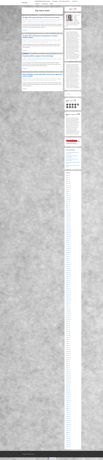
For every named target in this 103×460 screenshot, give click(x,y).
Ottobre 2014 (68, 398)
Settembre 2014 (68, 400)
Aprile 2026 (68, 177)
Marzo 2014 (68, 412)
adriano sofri (34, 79)
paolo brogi (41, 80)
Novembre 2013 (68, 420)
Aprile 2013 (68, 434)
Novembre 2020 (68, 270)
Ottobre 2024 (68, 201)
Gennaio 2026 (68, 183)
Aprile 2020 (68, 284)
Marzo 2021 (68, 262)
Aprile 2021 (68, 260)
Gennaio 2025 (68, 197)
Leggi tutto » (25, 30)
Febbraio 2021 (68, 264)
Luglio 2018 (68, 321)
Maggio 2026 (68, 175)
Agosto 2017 (68, 341)
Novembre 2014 (68, 396)
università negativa (33, 60)
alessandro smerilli (41, 79)
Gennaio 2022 (68, 244)
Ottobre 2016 (68, 355)
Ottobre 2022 (68, 234)
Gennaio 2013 (68, 440)
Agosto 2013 (68, 426)
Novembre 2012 (68, 444)
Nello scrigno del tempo (64, 1)
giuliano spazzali (54, 20)
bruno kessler (39, 59)
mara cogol (44, 59)
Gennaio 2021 (68, 266)
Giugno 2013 (68, 430)
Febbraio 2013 (68, 438)
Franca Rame (48, 20)
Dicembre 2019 (68, 292)
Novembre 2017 (68, 337)
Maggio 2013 (68, 432)
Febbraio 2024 (68, 209)
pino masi (24, 42)
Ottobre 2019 (68, 296)
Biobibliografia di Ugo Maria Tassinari (42, 1)
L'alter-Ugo (24, 2)
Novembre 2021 (68, 248)
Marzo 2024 (68, 207)
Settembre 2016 (68, 357)
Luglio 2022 (68, 240)
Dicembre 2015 (68, 375)
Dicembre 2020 (68, 268)
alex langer (40, 20)
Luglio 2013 (68, 428)
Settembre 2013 (68, 424)
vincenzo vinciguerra (48, 80)
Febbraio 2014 (68, 414)
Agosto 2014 (68, 402)
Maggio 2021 (68, 258)
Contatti (51, 3)
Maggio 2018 (68, 325)
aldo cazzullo (35, 20)
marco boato (49, 59)
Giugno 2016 (68, 363)
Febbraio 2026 (68, 181)
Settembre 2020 (68, 274)
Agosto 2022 (68, 238)
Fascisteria (74, 1)
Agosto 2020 (68, 276)
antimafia (47, 79)
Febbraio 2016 (68, 371)
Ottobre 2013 (68, 422)
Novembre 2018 (68, 315)
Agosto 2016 (68, 359)
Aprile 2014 (68, 410)
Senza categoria (53, 78)
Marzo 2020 (68, 286)
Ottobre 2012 (68, 446)
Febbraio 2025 (68, 195)
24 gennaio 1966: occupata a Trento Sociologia (38, 56)
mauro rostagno (55, 59)
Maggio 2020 (68, 282)
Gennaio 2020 (68, 290)
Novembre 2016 (68, 353)
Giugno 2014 (68, 406)
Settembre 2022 (68, 236)
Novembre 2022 (68, 232)
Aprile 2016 (68, 367)
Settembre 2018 (68, 319)
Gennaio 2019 (68, 311)
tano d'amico (38, 42)
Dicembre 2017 (68, 335)
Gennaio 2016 (68, 373)
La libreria (37, 3)
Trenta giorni (54, 1)
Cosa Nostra (59, 79)
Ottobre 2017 (68, 339)
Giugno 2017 (68, 343)
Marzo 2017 (68, 347)
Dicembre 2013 (68, 418)
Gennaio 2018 (68, 333)
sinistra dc (27, 60)
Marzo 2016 (68, 369)
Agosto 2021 (68, 254)
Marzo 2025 (68, 193)
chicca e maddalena (52, 79)
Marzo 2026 (68, 179)
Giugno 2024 (68, 203)
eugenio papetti (25, 80)
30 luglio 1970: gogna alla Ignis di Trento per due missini (41, 17)
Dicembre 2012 (68, 442)
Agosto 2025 (68, 189)
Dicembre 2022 (68, 230)
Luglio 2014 (68, 404)
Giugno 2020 (68, 280)
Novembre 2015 (68, 377)
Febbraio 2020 (68, 288)
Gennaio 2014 (68, 416)
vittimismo (54, 80)
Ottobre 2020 (68, 272)
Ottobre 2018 (68, 317)
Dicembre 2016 (68, 351)
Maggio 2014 (68, 408)
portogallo (28, 42)
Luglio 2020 (68, 278)
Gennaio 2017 (68, 349)
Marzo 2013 (68, 436)
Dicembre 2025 (68, 185)
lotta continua (31, 80)
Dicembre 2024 (68, 199)
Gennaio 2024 (68, 211)
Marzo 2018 (68, 329)
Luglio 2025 (68, 191)
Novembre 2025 (68, 187)
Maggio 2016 (68, 365)
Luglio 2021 (68, 256)
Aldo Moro (34, 59)
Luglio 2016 (68, 361)
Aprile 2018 (68, 327)
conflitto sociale (52, 19)
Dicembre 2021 (68, 246)
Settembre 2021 (68, 252)
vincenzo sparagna (44, 42)
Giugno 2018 (68, 323)
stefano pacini (33, 42)
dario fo (44, 20)
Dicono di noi (45, 3)
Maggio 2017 (68, 345)
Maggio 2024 (68, 205)
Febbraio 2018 (68, 331)
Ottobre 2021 (68, 250)
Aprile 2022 (68, 242)
